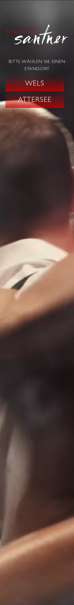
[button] (34, 83)
